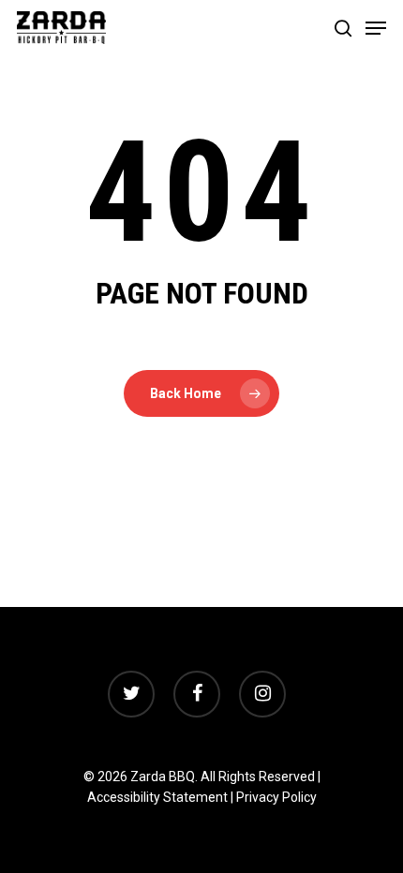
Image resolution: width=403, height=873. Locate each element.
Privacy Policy (276, 797)
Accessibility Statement (157, 797)
